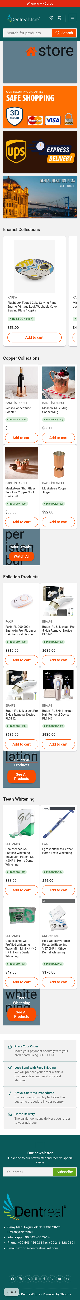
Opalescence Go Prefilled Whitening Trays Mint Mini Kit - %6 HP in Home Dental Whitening (20, 948)
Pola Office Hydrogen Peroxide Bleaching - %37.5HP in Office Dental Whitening (56, 946)
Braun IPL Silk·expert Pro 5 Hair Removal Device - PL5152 (21, 714)
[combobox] (40, 33)
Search (67, 33)
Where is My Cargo (40, 3)
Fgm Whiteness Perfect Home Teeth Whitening (57, 851)
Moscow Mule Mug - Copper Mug (55, 410)
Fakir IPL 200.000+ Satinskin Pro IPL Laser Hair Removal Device (20, 630)
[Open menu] (73, 18)
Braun (47, 621)
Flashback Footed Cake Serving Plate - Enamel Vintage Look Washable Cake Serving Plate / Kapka (33, 306)
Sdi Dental (50, 936)
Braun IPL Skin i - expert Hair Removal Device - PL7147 (57, 714)
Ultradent (13, 844)
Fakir (9, 621)
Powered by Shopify (57, 1294)
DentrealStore (30, 1294)
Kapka (12, 297)
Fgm (45, 844)
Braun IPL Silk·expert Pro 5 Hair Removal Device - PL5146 (58, 630)
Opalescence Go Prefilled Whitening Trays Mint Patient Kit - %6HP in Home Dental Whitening (20, 856)
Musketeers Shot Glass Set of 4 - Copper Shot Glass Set (20, 492)
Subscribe (65, 1172)
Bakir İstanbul (16, 403)
